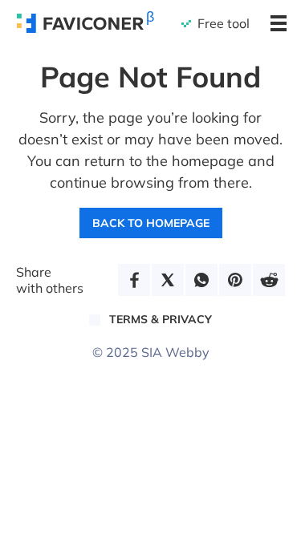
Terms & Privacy (160, 319)
